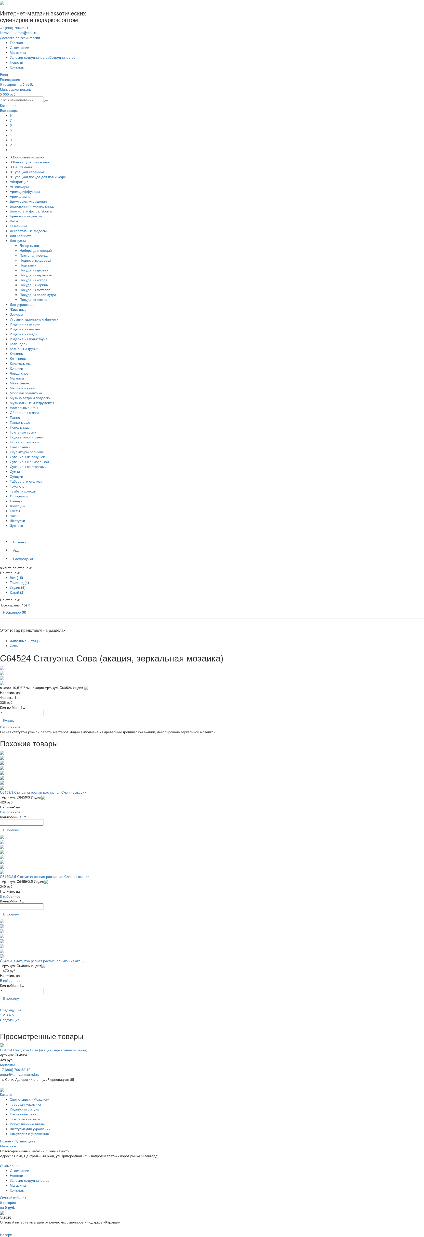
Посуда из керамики (36, 274)
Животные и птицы (25, 640)
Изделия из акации (25, 324)
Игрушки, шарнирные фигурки (34, 319)
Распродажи (23, 558)
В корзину (11, 829)
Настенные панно (24, 1113)
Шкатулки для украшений (30, 1128)
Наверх (6, 1234)
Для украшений (22, 304)
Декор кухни (30, 245)
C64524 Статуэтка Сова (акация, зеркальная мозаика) (43, 1049)
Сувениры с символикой (29, 461)
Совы (14, 645)
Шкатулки (17, 520)
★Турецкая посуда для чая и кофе (38, 176)
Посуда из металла (36, 289)
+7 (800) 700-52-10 (15, 27)
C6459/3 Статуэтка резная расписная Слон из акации (43, 792)
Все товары (9, 110)
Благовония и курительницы (32, 206)
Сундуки (16, 476)
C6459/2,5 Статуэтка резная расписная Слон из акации (44, 876)
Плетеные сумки (23, 432)
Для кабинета (21, 235)
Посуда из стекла (34, 299)
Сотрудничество (62, 57)
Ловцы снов (19, 373)
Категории (8, 105)
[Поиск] (46, 101)
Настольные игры (24, 407)
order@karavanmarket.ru (19, 1074)
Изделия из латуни (25, 328)
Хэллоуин (17, 505)
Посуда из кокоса (34, 279)
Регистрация (10, 79)
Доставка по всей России (20, 37)
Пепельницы (20, 427)
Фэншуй (16, 500)
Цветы (15, 510)
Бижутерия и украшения (29, 1133)
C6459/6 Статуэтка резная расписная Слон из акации (43, 960)
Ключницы (18, 358)
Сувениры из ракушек (27, 456)
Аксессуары (19, 186)
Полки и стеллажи (24, 441)
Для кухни (18, 240)
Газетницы (18, 225)
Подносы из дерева (36, 260)
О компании (19, 47)
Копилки (16, 368)
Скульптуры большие (27, 451)
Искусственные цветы (27, 1123)
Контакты (17, 67)
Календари (18, 343)
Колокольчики (21, 363)
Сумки (15, 471)
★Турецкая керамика (27, 171)
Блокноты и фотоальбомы (31, 211)
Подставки (28, 265)
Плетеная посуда (34, 255)
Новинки (19, 541)
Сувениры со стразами (28, 466)
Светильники (20, 446)
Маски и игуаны (22, 387)
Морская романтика (26, 392)
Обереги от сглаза (24, 412)
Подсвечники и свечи (27, 437)
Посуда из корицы (35, 284)
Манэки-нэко (20, 382)
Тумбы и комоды (23, 491)
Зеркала (16, 314)
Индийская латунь (24, 1109)
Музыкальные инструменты (32, 402)
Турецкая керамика (25, 1104)
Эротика (16, 525)
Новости (16, 62)
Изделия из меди (23, 333)
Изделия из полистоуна (29, 338)
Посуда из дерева (34, 269)
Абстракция (19, 181)
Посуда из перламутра (39, 294)
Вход (4, 74)
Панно (15, 417)
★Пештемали (21, 166)
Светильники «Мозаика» (29, 1099)
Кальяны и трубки (24, 348)
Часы (14, 515)
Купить (8, 720)
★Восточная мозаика (27, 157)
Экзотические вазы (25, 1118)
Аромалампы (20, 196)
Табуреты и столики (26, 481)
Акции (18, 550)
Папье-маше (20, 422)
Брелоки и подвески (26, 215)
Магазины (18, 52)
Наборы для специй (36, 250)
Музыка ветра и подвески (30, 397)
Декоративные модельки (29, 230)
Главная (16, 42)
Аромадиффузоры (25, 191)
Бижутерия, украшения (28, 201)
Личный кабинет (13, 1197)
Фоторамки (19, 495)
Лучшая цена (25, 1141)
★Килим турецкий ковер (29, 161)
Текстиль (17, 486)
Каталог (6, 1094)
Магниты (17, 378)
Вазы (14, 220)
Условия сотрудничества (29, 57)
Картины (17, 353)
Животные (18, 309)
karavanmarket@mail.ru (18, 32)
